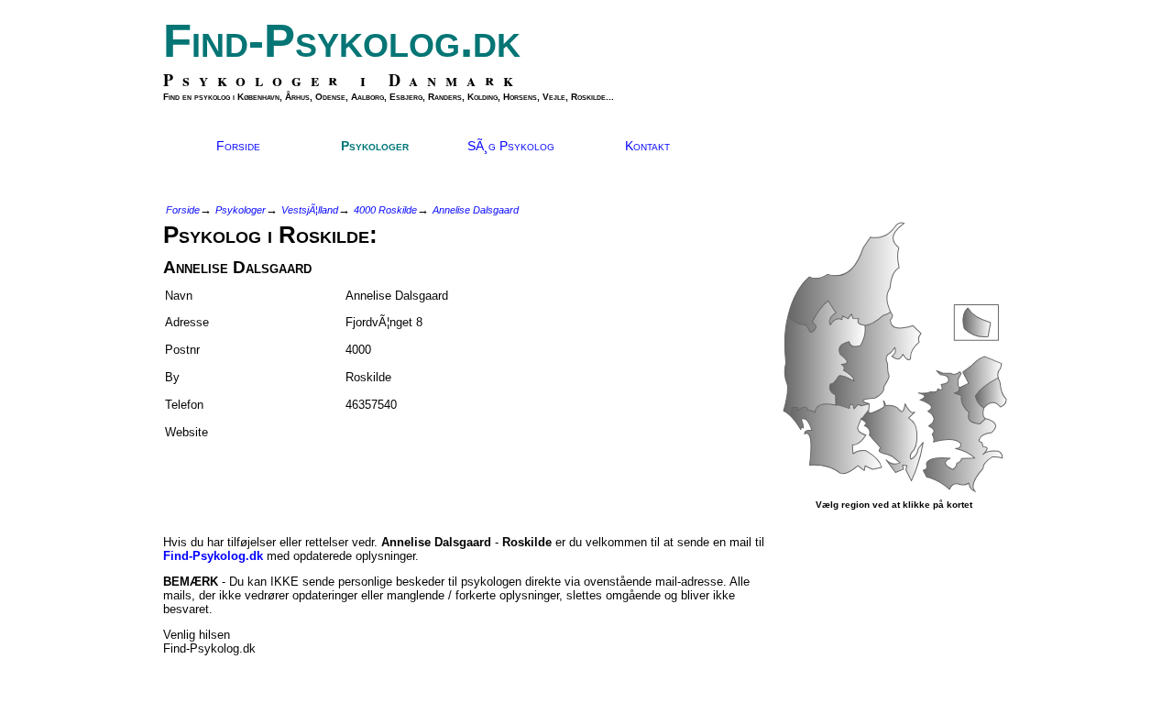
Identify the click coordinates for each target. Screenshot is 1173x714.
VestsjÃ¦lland (309, 209)
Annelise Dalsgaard (476, 209)
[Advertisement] (270, 479)
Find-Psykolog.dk (342, 41)
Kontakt (647, 145)
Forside (238, 145)
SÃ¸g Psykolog (510, 145)
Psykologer (375, 145)
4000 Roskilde (385, 209)
